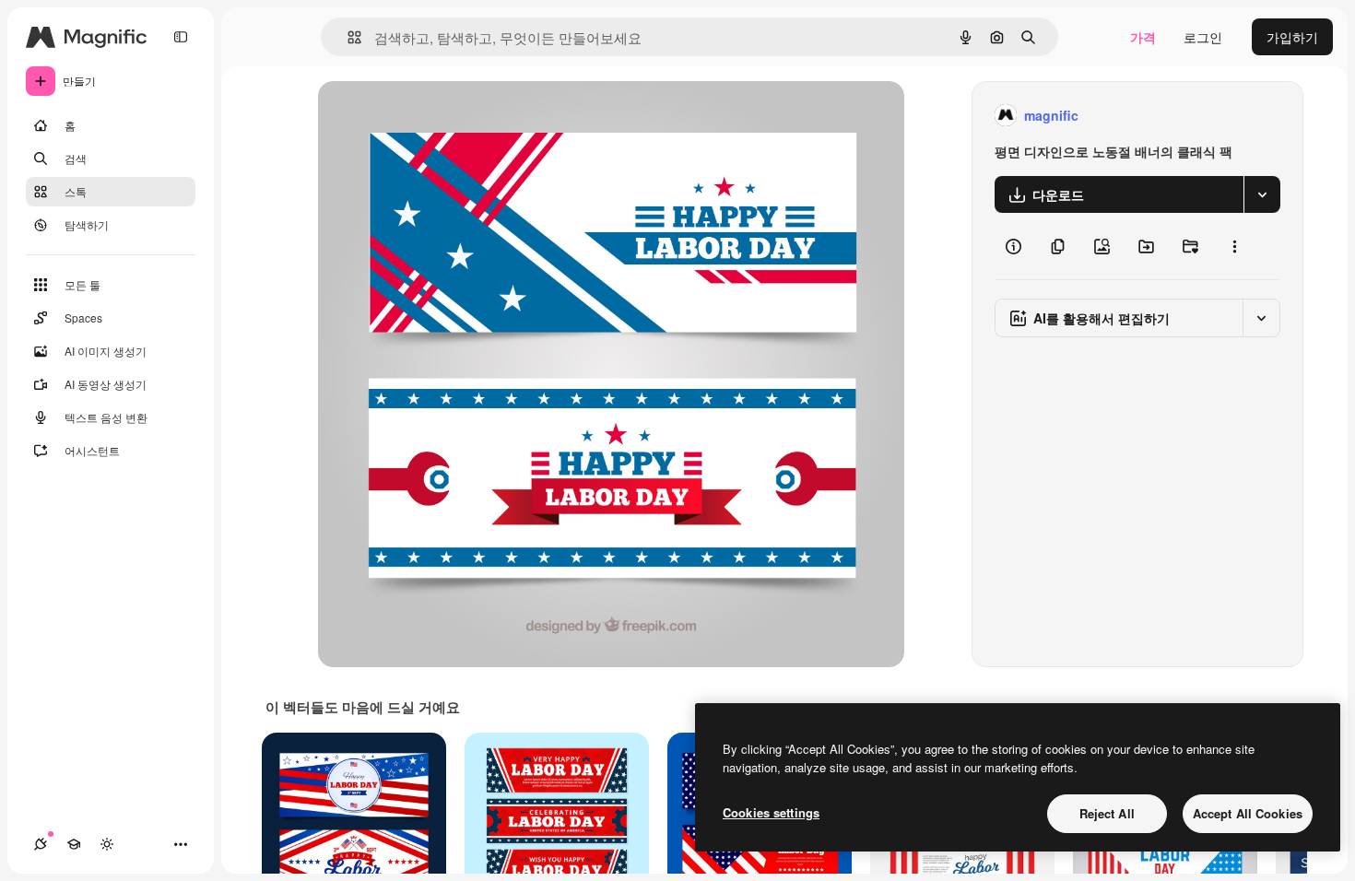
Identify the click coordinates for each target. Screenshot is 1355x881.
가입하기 (1292, 37)
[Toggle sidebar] (180, 37)
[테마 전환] (107, 844)
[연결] (40, 844)
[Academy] (73, 844)
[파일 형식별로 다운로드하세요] (1261, 194)
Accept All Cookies (1247, 813)
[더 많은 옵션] (1234, 246)
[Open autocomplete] (347, 37)
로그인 (1203, 37)
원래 (424, 115)
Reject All (1107, 813)
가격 (1143, 37)
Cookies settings (771, 812)
